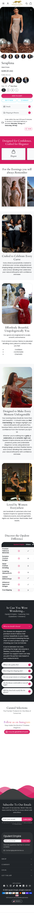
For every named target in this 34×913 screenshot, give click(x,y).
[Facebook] (4, 886)
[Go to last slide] (2, 56)
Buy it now (9, 100)
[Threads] (26, 886)
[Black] (18, 80)
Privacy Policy (18, 824)
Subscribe (27, 819)
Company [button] (6, 865)
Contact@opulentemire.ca (15, 850)
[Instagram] (10, 886)
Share (29, 129)
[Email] (29, 886)
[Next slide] (32, 56)
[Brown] (5, 80)
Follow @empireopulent (18, 732)
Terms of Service (27, 822)
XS (4, 90)
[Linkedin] (23, 886)
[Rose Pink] (11, 80)
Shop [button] (4, 859)
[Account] (8, 3)
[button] (3, 3)
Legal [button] (4, 870)
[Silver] (25, 80)
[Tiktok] (13, 886)
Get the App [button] (7, 875)
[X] (7, 886)
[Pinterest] (17, 886)
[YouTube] (20, 886)
